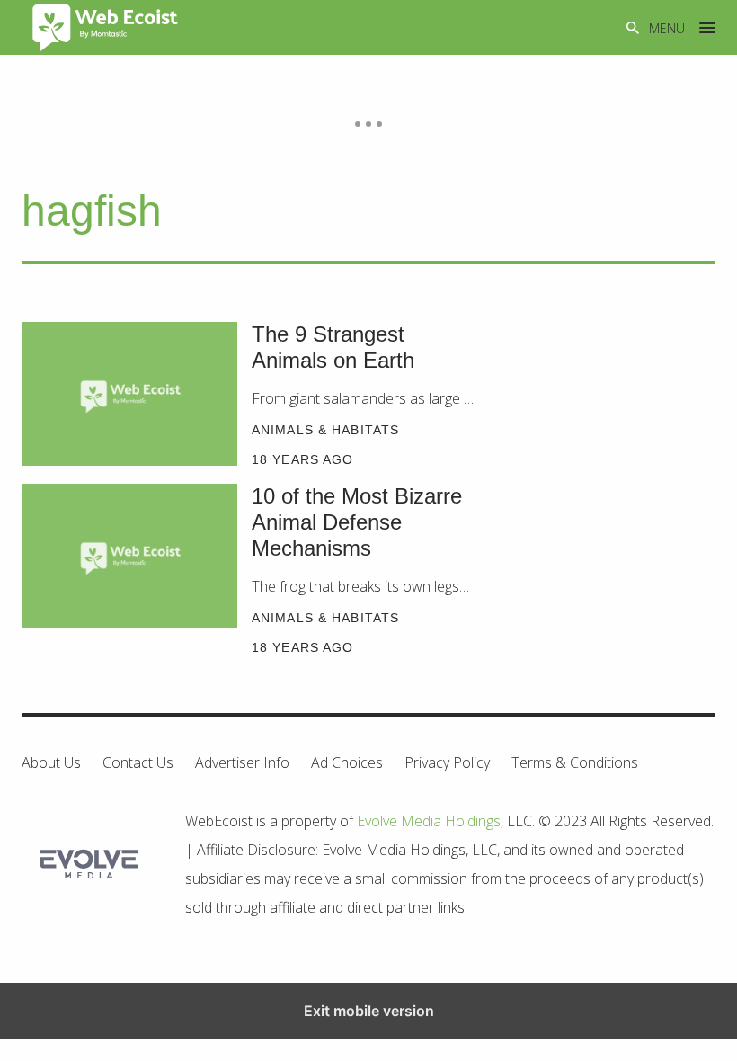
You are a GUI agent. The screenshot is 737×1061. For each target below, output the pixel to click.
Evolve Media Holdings (429, 821)
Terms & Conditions (574, 762)
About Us (51, 762)
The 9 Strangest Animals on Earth (333, 347)
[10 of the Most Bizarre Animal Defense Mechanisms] (129, 556)
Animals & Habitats (325, 430)
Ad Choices (347, 762)
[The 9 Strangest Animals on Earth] (129, 394)
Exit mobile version (369, 1011)
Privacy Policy (447, 762)
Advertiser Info (242, 762)
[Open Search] (633, 27)
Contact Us (137, 762)
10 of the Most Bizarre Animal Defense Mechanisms (357, 522)
